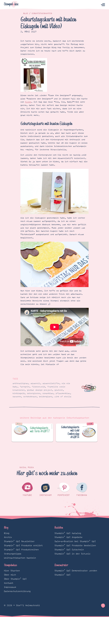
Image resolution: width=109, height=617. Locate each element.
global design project (39, 390)
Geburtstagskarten (42, 13)
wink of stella (62, 397)
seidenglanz (45, 397)
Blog (25, 13)
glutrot (58, 390)
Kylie (28, 102)
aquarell (35, 383)
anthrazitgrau (20, 383)
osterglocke (33, 393)
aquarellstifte (51, 383)
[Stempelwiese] (11, 5)
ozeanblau (48, 393)
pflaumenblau (63, 393)
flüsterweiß (38, 387)
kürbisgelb (19, 393)
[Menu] (103, 5)
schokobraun (30, 397)
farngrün (24, 387)
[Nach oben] (103, 606)
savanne (17, 397)
